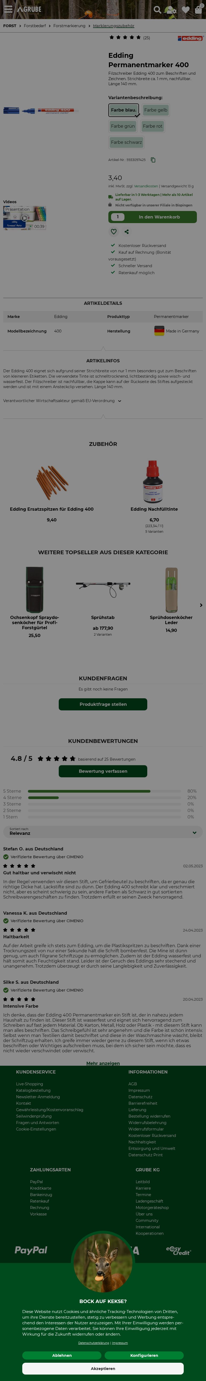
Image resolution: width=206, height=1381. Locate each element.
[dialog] (103, 690)
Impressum (120, 1343)
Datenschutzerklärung (93, 1343)
